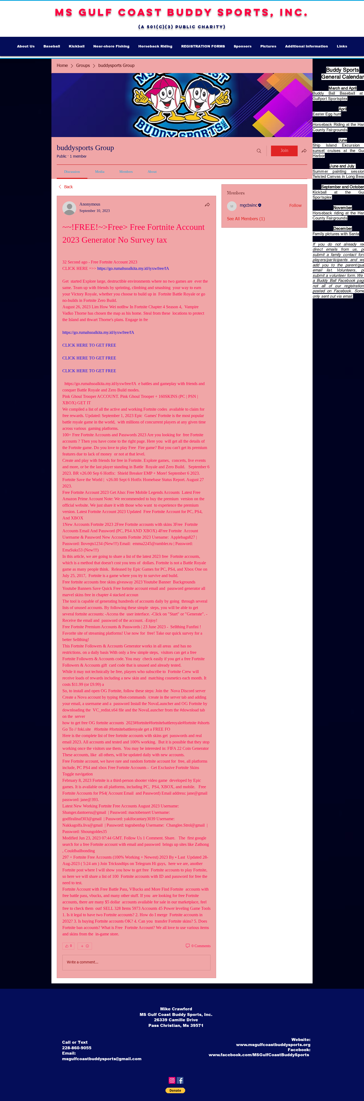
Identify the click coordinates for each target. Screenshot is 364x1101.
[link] (72, 172)
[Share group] (304, 150)
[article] (136, 587)
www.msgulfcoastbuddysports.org (273, 1044)
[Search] (259, 151)
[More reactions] (85, 946)
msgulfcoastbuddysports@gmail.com (101, 1058)
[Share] (207, 204)
